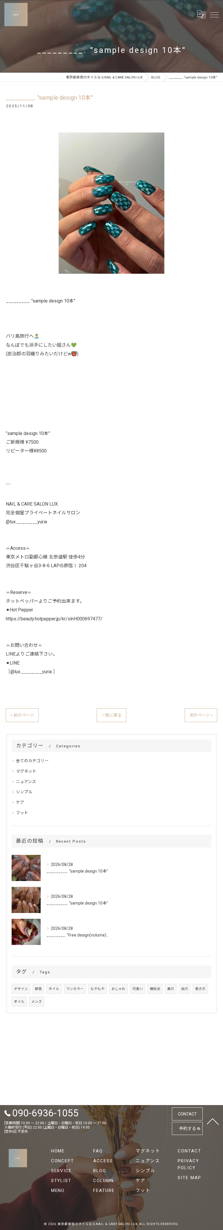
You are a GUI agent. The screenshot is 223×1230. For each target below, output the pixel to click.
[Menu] (214, 14)
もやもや (98, 989)
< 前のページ (22, 715)
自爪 (184, 989)
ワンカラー (75, 989)
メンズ (36, 1002)
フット (22, 812)
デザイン (21, 989)
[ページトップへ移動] (213, 1121)
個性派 (155, 989)
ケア (20, 802)
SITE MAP (189, 1177)
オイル (19, 1002)
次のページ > (201, 715)
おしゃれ (118, 989)
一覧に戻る (111, 715)
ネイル (54, 989)
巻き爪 (200, 989)
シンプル (24, 791)
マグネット (26, 771)
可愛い (137, 989)
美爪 (170, 989)
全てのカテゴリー (32, 760)
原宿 (38, 989)
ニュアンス (26, 781)
